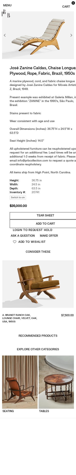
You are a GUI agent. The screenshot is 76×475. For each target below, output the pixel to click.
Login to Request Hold (32, 230)
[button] (67, 5)
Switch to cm (18, 197)
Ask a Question (23, 236)
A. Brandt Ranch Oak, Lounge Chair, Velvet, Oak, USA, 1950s (19, 318)
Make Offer (49, 236)
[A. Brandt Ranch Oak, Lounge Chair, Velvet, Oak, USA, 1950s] (38, 285)
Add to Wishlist (31, 242)
